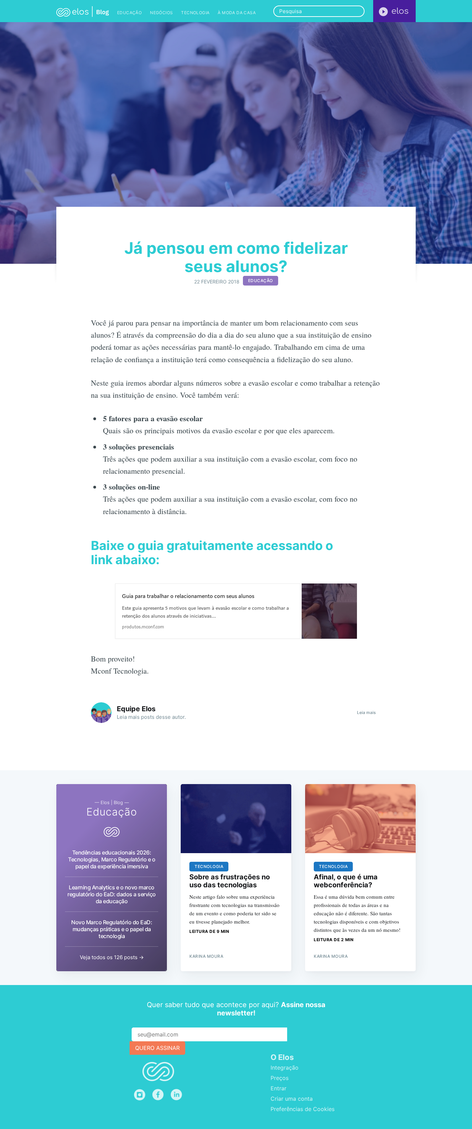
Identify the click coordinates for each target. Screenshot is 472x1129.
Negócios (161, 12)
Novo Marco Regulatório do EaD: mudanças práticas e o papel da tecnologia (111, 929)
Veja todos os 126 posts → (112, 957)
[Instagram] (140, 1094)
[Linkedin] (178, 1094)
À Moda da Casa (237, 12)
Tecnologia (195, 12)
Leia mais (366, 712)
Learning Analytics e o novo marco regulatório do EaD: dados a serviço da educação (111, 894)
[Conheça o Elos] (394, 11)
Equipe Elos (136, 709)
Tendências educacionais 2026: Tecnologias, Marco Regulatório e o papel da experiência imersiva (111, 859)
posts (147, 717)
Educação (129, 12)
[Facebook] (158, 1094)
